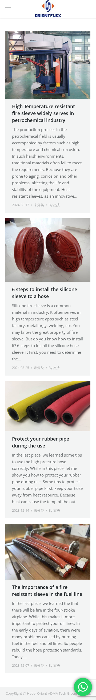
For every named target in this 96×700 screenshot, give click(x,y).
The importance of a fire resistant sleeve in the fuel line (47, 590)
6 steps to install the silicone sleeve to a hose (44, 292)
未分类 (39, 204)
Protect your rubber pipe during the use (40, 442)
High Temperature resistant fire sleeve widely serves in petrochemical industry (43, 113)
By (54, 204)
